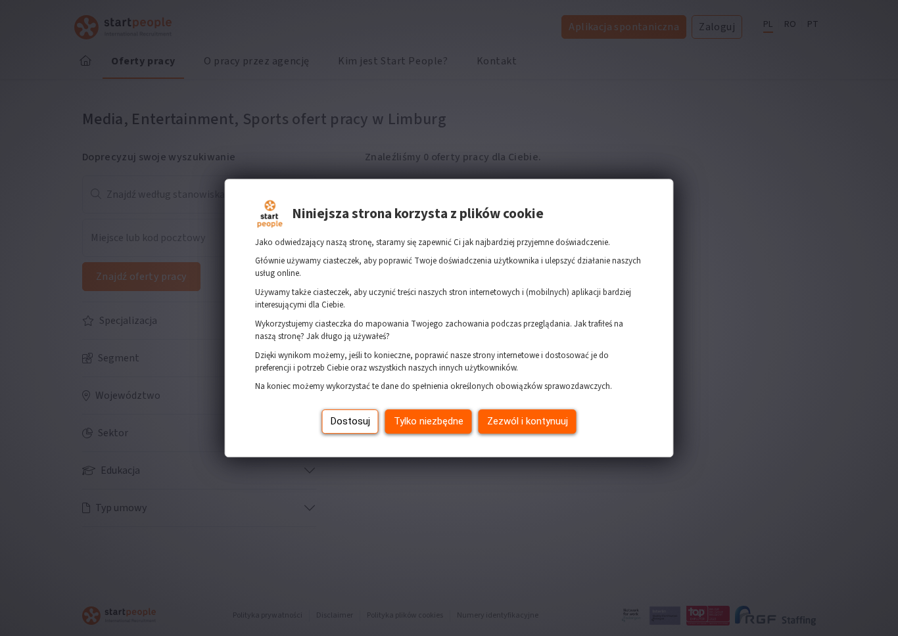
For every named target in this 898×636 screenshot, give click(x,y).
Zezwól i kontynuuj (527, 421)
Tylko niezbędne (428, 421)
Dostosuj (350, 421)
